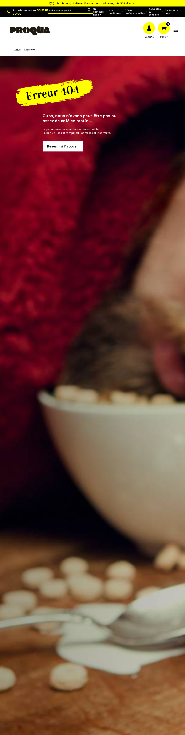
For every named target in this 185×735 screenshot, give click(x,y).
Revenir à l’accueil (63, 146)
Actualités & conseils (155, 12)
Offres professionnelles (135, 12)
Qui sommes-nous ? (99, 12)
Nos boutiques (115, 12)
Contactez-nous (171, 12)
